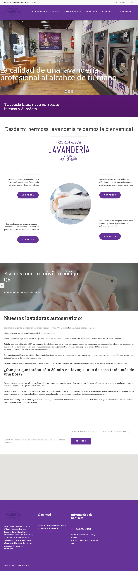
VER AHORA (28, 195)
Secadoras (106, 168)
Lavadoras (31, 168)
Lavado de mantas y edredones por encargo (23, 211)
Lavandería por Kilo (113, 210)
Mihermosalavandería (13, 565)
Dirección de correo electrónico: (85, 431)
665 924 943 (120, 2)
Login (132, 2)
